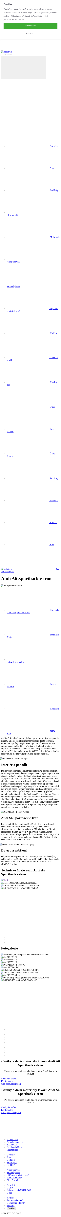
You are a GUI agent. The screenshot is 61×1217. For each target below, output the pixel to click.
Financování (12, 1150)
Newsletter (11, 1185)
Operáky (11, 1154)
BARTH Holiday (14, 1177)
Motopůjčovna (13, 1172)
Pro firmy (53, 478)
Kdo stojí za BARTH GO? (19, 1190)
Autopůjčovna (13, 1170)
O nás (52, 407)
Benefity (53, 500)
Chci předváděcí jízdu (11, 1084)
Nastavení (29, 33)
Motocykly (12, 1162)
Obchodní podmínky (16, 1203)
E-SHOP (11, 1165)
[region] (30, 19)
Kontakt (53, 522)
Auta (9, 1157)
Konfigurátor (7, 1081)
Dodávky (11, 1160)
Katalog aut (12, 1144)
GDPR (10, 1187)
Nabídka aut (12, 1139)
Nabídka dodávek (15, 1142)
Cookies (11, 1208)
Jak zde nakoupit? (15, 1200)
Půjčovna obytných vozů (18, 1175)
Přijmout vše (30, 26)
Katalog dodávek (14, 1147)
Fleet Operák (12, 1180)
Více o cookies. (18, 19)
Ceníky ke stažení (9, 1078)
